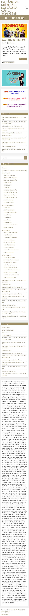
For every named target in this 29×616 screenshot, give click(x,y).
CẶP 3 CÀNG (7, 207)
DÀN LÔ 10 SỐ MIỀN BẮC (10, 190)
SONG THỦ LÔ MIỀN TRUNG (11, 275)
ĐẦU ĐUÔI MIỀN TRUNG (10, 272)
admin (4, 43)
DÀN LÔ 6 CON (8, 182)
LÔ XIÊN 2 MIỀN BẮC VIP (10, 192)
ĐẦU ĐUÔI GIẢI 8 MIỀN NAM (11, 250)
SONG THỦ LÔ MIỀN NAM (10, 232)
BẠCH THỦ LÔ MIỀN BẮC (10, 180)
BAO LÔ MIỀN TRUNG (9, 257)
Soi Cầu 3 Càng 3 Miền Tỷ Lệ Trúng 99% (12, 126)
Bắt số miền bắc (6, 173)
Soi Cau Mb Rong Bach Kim (9, 146)
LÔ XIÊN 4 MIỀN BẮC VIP (10, 197)
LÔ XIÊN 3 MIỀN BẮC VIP (10, 195)
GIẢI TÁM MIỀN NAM (9, 245)
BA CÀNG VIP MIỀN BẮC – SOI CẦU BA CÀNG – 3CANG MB (10, 7)
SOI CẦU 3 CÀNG (6, 135)
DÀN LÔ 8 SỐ (7, 187)
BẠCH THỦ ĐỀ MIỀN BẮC (14, 40)
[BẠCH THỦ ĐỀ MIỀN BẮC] (14, 30)
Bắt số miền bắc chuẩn (9, 62)
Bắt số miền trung (6, 255)
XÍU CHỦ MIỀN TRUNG (10, 277)
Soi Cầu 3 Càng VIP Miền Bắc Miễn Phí (11, 133)
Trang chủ (4, 168)
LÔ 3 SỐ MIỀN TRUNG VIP (10, 267)
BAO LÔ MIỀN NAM (9, 235)
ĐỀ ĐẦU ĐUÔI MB (8, 227)
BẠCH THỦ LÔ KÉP (9, 202)
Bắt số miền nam (6, 230)
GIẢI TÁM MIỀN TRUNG (10, 265)
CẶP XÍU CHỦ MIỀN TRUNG (11, 260)
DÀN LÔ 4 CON (8, 185)
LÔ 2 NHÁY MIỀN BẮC (9, 175)
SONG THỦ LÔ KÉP (9, 200)
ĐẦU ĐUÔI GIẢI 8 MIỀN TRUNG (12, 270)
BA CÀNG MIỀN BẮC (9, 210)
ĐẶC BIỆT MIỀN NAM (9, 240)
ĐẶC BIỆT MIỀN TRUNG (10, 262)
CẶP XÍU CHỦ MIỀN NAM (10, 237)
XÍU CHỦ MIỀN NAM (9, 252)
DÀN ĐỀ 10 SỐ (7, 222)
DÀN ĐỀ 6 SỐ (7, 217)
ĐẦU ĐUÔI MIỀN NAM (9, 242)
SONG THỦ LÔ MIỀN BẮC (10, 177)
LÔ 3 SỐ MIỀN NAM (9, 247)
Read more (23, 58)
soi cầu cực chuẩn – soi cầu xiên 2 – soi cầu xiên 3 (14, 170)
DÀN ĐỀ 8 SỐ (7, 220)
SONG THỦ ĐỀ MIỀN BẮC (10, 225)
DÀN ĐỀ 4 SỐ (7, 215)
